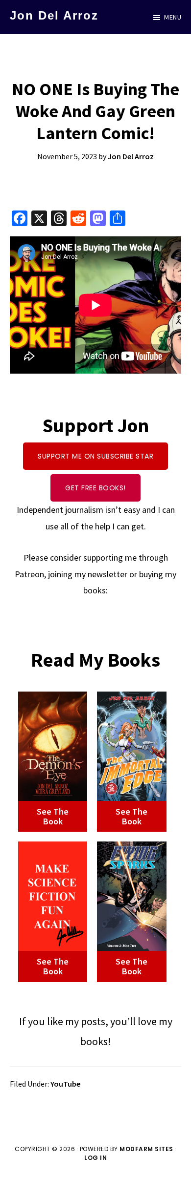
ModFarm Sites (146, 1149)
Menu (172, 17)
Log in (95, 1158)
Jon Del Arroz (54, 15)
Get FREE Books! (95, 488)
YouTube (65, 1084)
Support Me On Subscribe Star (95, 456)
